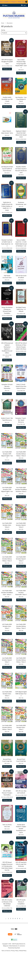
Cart (24, 5)
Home (2, 23)
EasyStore (17, 947)
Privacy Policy (14, 950)
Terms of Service (6, 950)
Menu (5, 5)
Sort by (3, 30)
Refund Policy (22, 950)
